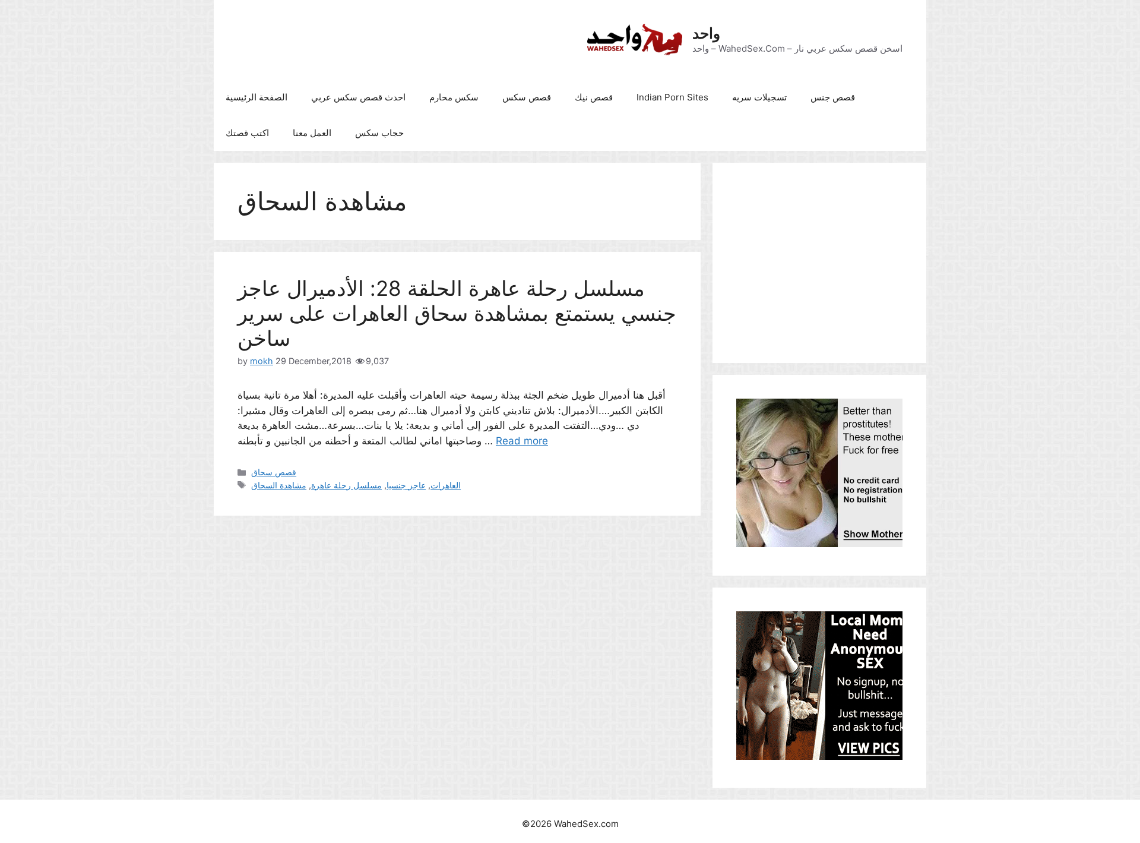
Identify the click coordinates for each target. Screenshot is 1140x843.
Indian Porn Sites (672, 97)
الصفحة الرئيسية (256, 97)
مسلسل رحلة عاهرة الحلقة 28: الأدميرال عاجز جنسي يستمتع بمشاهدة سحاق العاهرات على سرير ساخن (457, 313)
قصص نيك (594, 97)
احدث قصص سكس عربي (358, 97)
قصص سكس (526, 97)
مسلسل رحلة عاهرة (346, 485)
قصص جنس (832, 97)
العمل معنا (312, 132)
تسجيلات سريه (759, 97)
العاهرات (445, 485)
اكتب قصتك (247, 132)
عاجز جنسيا (406, 485)
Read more (522, 441)
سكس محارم (454, 97)
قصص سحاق (273, 472)
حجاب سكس (379, 132)
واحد (706, 33)
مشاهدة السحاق (278, 485)
